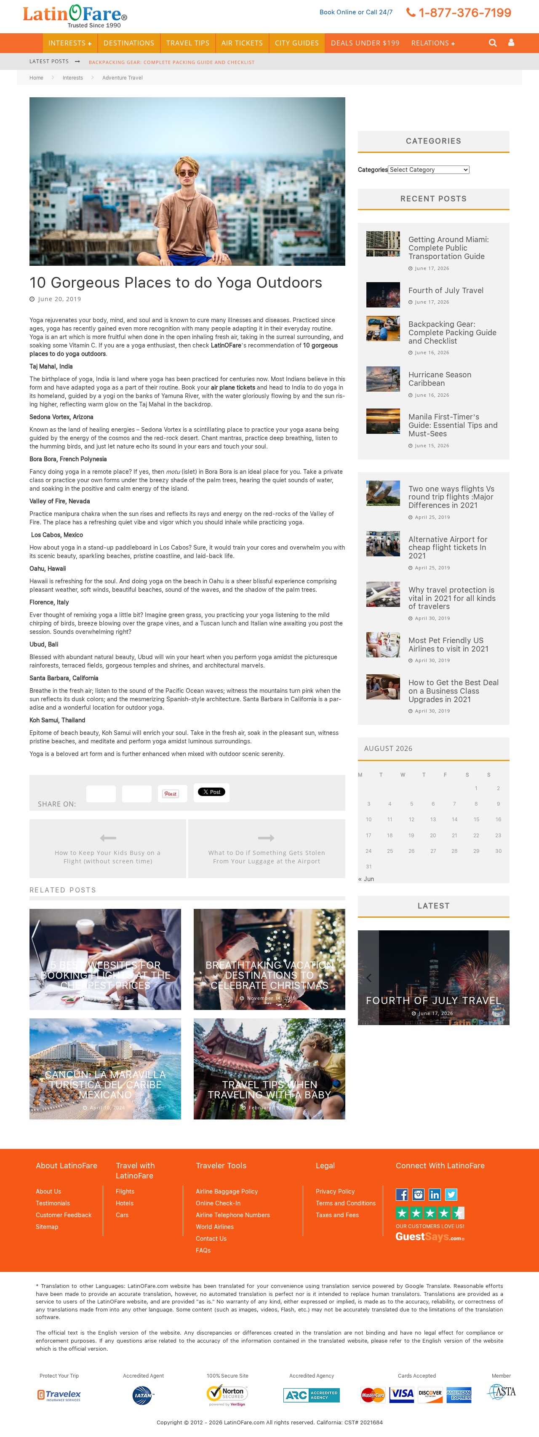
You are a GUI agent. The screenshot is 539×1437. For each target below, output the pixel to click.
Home (36, 78)
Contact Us (211, 1238)
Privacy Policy (335, 1191)
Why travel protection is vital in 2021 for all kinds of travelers (452, 598)
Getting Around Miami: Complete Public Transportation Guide (448, 248)
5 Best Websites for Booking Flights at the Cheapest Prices (105, 975)
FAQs (203, 1250)
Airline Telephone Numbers (233, 1215)
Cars (122, 1215)
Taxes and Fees (337, 1215)
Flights (125, 1191)
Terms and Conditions (346, 1203)
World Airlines (215, 1226)
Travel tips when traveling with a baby (269, 1090)
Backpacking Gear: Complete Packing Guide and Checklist (172, 62)
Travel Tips (188, 43)
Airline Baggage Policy (227, 1191)
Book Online (338, 12)
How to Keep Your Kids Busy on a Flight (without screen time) (108, 857)
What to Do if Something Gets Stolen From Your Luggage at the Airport (267, 857)
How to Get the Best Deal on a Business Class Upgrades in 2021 (453, 691)
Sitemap (47, 1226)
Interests (67, 43)
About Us (48, 1191)
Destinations (129, 43)
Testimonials (53, 1203)
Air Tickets (242, 43)
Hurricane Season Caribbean (440, 378)
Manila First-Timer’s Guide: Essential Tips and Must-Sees (453, 425)
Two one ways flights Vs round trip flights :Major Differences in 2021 (451, 497)
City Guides (297, 43)
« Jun (366, 879)
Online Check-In (218, 1203)
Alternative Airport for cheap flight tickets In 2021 (448, 548)
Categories (373, 169)
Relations (430, 43)
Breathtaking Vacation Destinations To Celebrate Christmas (269, 975)
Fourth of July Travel (446, 290)
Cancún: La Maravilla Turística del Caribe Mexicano (105, 1084)
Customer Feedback (64, 1215)
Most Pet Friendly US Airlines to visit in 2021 (448, 644)
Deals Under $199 (365, 43)
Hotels (124, 1203)
